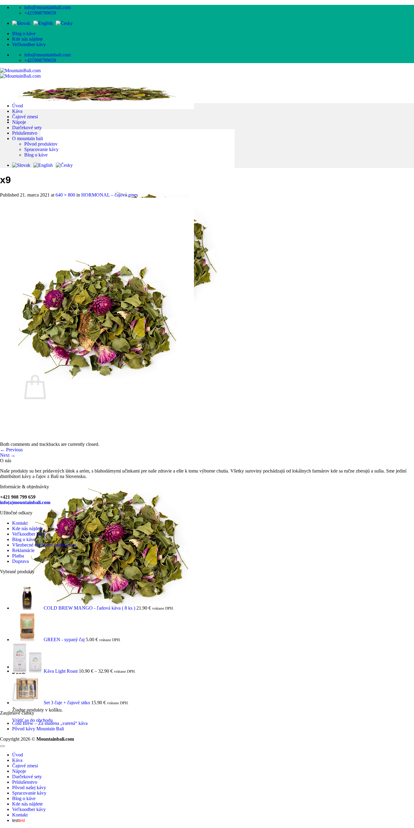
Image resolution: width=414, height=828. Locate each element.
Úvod (17, 105)
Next (7, 455)
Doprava (20, 561)
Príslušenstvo (24, 133)
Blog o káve (23, 33)
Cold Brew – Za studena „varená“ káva (50, 723)
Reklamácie (23, 550)
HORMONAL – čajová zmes (109, 194)
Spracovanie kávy (41, 149)
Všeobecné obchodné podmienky (44, 544)
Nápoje (19, 122)
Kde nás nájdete (27, 39)
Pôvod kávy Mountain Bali (38, 728)
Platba (18, 555)
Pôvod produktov (41, 143)
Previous (11, 449)
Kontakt (20, 523)
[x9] (97, 438)
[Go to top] (2, 746)
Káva (17, 111)
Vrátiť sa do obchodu (32, 720)
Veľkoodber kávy (29, 44)
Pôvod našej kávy (29, 787)
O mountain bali (27, 138)
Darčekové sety (27, 127)
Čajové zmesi (25, 116)
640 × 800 (65, 194)
